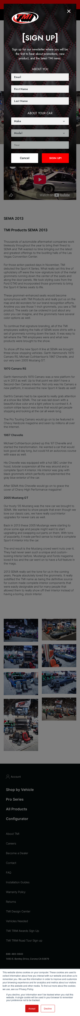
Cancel (24, 158)
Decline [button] (48, 1008)
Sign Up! (55, 158)
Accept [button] (31, 1008)
